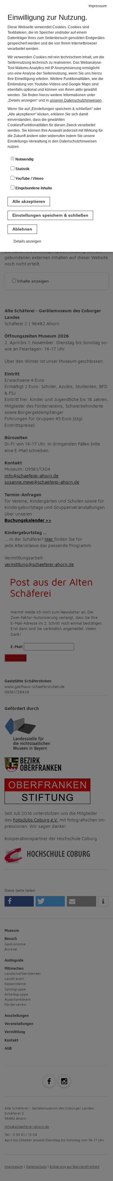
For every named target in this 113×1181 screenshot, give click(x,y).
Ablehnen (22, 229)
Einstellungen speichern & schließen (50, 215)
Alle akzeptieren (28, 201)
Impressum (98, 6)
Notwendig (23, 159)
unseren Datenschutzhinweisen (76, 100)
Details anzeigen (27, 241)
